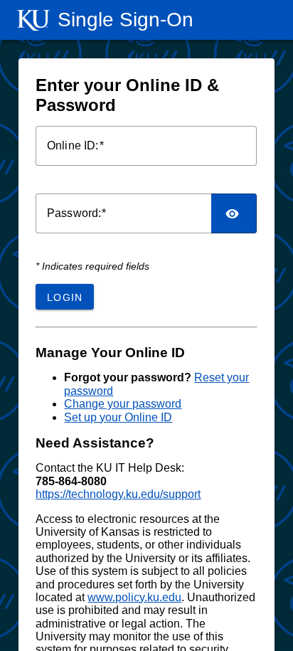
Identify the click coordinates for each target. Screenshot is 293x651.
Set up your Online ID (118, 417)
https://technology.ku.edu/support (118, 494)
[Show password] (234, 213)
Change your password (122, 404)
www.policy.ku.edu (134, 597)
